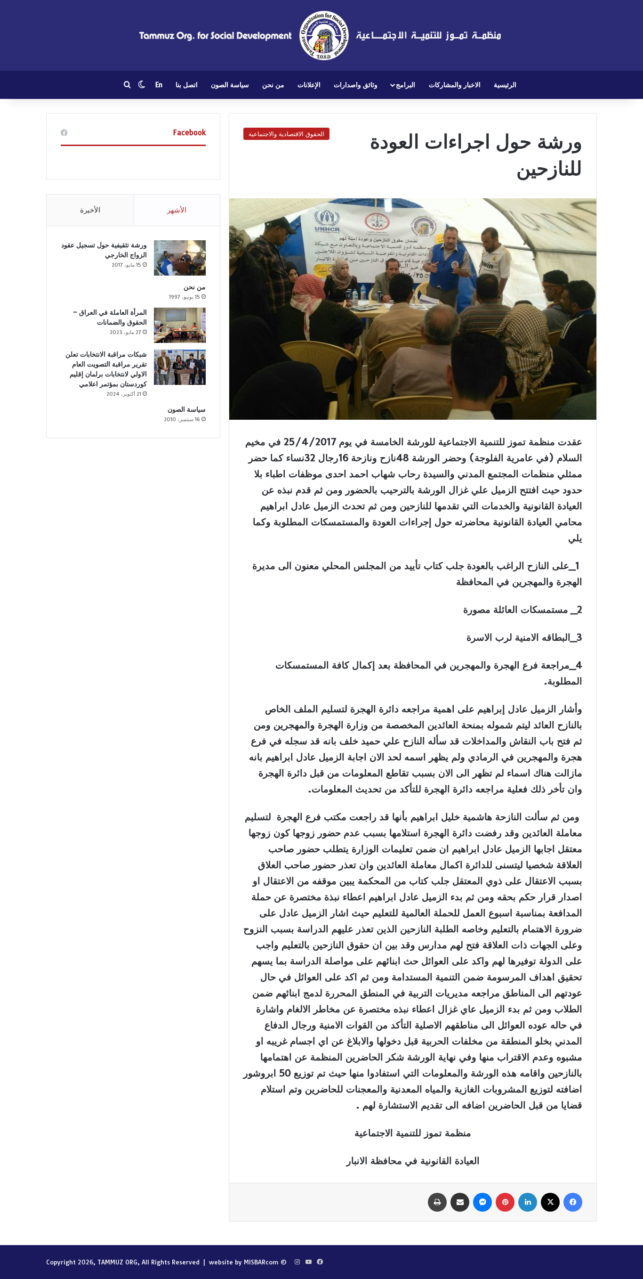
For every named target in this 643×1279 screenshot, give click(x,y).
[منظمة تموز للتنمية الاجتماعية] (321, 35)
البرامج (405, 85)
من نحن (273, 85)
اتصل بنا (187, 85)
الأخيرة (90, 209)
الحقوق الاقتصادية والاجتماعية (286, 134)
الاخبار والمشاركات (455, 85)
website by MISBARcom (244, 1262)
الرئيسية (505, 85)
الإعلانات (309, 85)
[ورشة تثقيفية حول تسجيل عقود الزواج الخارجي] (180, 258)
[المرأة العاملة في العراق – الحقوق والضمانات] (180, 325)
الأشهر (176, 209)
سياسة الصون (230, 85)
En (158, 85)
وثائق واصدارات (356, 85)
